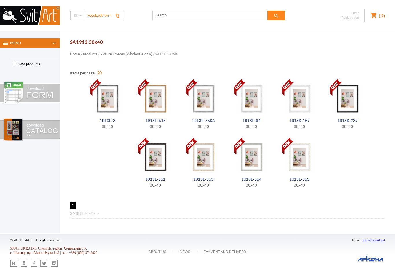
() (382, 15)
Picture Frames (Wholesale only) (126, 54)
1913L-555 (299, 179)
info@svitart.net (374, 240)
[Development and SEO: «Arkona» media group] (370, 259)
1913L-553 (203, 179)
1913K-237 (347, 120)
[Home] (30, 16)
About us (157, 252)
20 (99, 73)
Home (75, 54)
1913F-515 (155, 120)
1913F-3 (107, 120)
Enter (355, 13)
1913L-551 (155, 179)
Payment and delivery (225, 252)
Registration (350, 18)
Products (90, 54)
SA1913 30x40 (166, 54)
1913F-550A (203, 120)
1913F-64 (252, 120)
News (185, 252)
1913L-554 (251, 179)
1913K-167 (299, 120)
